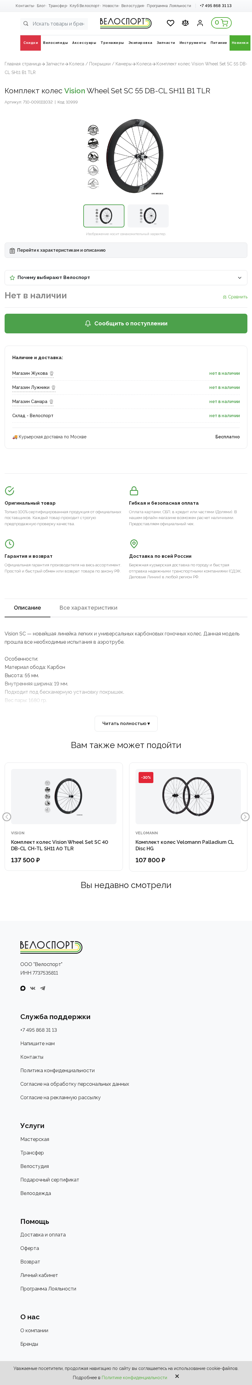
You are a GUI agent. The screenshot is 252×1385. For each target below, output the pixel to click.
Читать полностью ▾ (126, 723)
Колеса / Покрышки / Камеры (100, 63)
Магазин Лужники (30, 387)
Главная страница (23, 63)
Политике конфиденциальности (134, 1377)
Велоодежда (35, 1193)
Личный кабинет (39, 1275)
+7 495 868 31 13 (216, 5)
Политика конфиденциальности (57, 1070)
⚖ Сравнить (235, 296)
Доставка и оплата (43, 1235)
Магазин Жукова (30, 373)
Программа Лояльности (169, 6)
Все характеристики (88, 607)
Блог (41, 6)
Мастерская (34, 1139)
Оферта (29, 1248)
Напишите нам (37, 1043)
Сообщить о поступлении (130, 323)
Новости (110, 6)
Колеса (144, 63)
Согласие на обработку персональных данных (74, 1084)
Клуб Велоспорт (85, 6)
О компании (34, 1330)
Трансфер (57, 6)
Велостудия (132, 6)
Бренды (29, 1344)
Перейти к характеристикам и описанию (61, 250)
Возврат (30, 1262)
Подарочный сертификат (49, 1180)
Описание (27, 607)
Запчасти (55, 63)
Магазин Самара (29, 401)
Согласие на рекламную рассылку (60, 1097)
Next (245, 817)
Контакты (25, 6)
